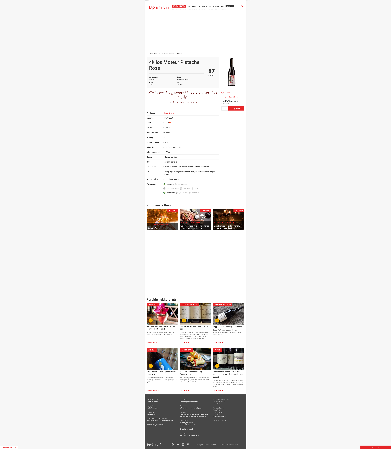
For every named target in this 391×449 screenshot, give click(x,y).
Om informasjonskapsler (155, 425)
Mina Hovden (151, 414)
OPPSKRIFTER (194, 6)
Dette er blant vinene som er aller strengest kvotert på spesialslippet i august (228, 374)
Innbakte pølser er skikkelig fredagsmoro (191, 373)
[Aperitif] (159, 8)
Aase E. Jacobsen (152, 401)
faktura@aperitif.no (219, 416)
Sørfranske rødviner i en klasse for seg (194, 327)
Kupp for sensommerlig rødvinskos (227, 327)
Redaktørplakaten (167, 420)
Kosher (197, 188)
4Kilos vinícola (168, 113)
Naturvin (185, 193)
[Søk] (242, 6)
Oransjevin (195, 193)
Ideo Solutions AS (232, 445)
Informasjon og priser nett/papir (191, 408)
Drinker (189, 9)
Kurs (204, 6)
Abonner (230, 6)
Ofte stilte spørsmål (186, 429)
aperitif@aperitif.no (186, 423)
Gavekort (194, 9)
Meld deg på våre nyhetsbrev (189, 435)
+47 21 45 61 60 (190, 425)
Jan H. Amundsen (152, 408)
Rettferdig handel (172, 188)
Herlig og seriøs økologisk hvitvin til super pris (161, 373)
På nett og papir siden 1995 (189, 401)
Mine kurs (217, 9)
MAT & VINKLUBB (216, 6)
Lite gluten (186, 188)
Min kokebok (210, 9)
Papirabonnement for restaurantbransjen (194, 414)
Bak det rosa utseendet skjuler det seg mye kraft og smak (161, 327)
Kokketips (224, 9)
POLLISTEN (180, 6)
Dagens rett (175, 9)
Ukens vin (183, 9)
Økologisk (170, 184)
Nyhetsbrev (201, 9)
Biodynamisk (182, 184)
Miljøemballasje (172, 193)
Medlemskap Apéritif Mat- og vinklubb (193, 416)
